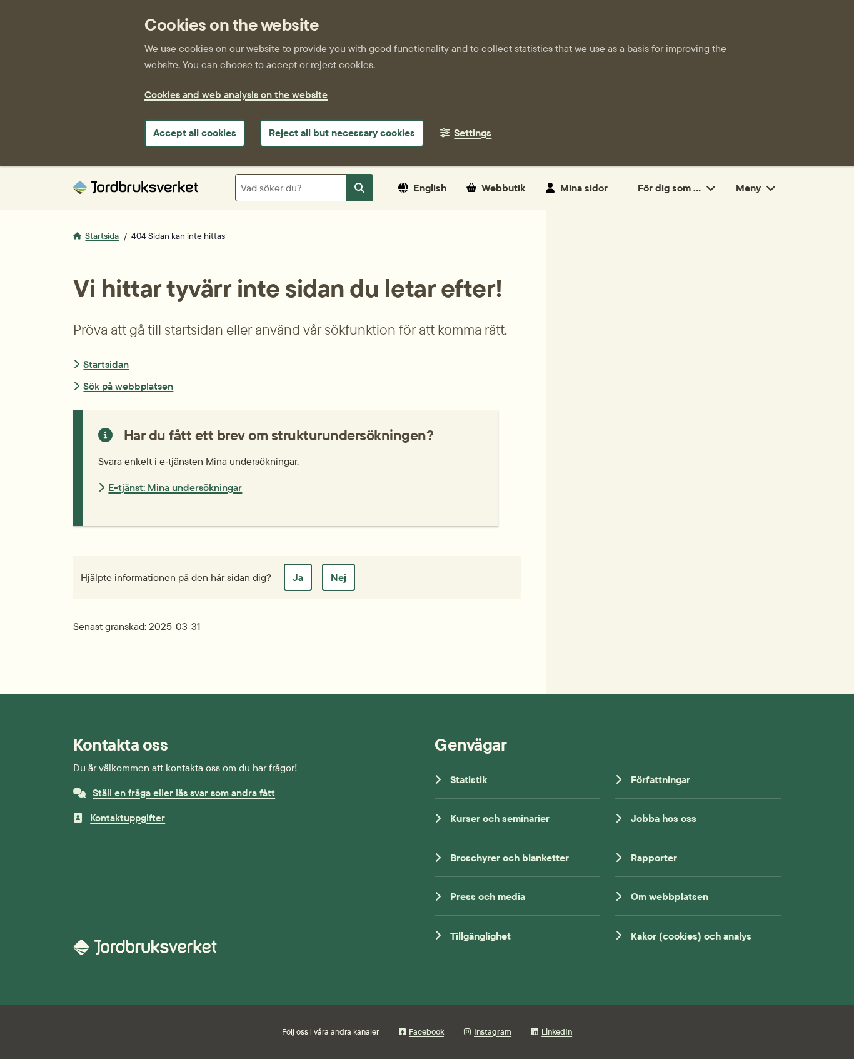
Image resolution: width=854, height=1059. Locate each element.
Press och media (487, 896)
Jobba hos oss (663, 818)
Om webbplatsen (669, 896)
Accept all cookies (194, 132)
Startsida (102, 235)
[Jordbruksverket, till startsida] (135, 187)
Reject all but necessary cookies (342, 132)
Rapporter (654, 857)
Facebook (426, 1031)
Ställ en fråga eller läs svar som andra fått (184, 792)
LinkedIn (556, 1031)
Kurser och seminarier (500, 818)
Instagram (492, 1031)
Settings (472, 132)
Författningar (660, 779)
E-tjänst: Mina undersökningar (175, 487)
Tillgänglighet (480, 936)
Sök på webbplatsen (128, 386)
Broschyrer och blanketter (509, 857)
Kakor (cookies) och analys (691, 936)
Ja (298, 577)
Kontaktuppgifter (127, 817)
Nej (338, 577)
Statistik (468, 779)
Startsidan (106, 364)
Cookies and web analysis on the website (236, 94)
